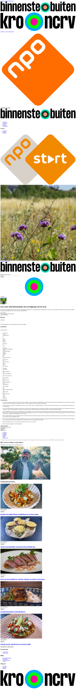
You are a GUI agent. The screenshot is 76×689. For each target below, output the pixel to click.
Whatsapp (5, 433)
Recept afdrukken (4, 400)
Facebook (5, 432)
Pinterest (4, 435)
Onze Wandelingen (6, 660)
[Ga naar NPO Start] (38, 184)
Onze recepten (5, 652)
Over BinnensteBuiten (7, 658)
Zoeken (1, 275)
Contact (4, 661)
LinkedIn (4, 434)
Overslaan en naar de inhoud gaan (6, 0)
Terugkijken (5, 659)
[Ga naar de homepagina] (38, 11)
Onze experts (5, 651)
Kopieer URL (5, 437)
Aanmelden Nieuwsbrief (5, 261)
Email (4, 436)
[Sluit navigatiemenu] (0, 273)
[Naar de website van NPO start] (38, 106)
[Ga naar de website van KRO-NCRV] (38, 30)
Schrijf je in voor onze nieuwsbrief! (7, 31)
